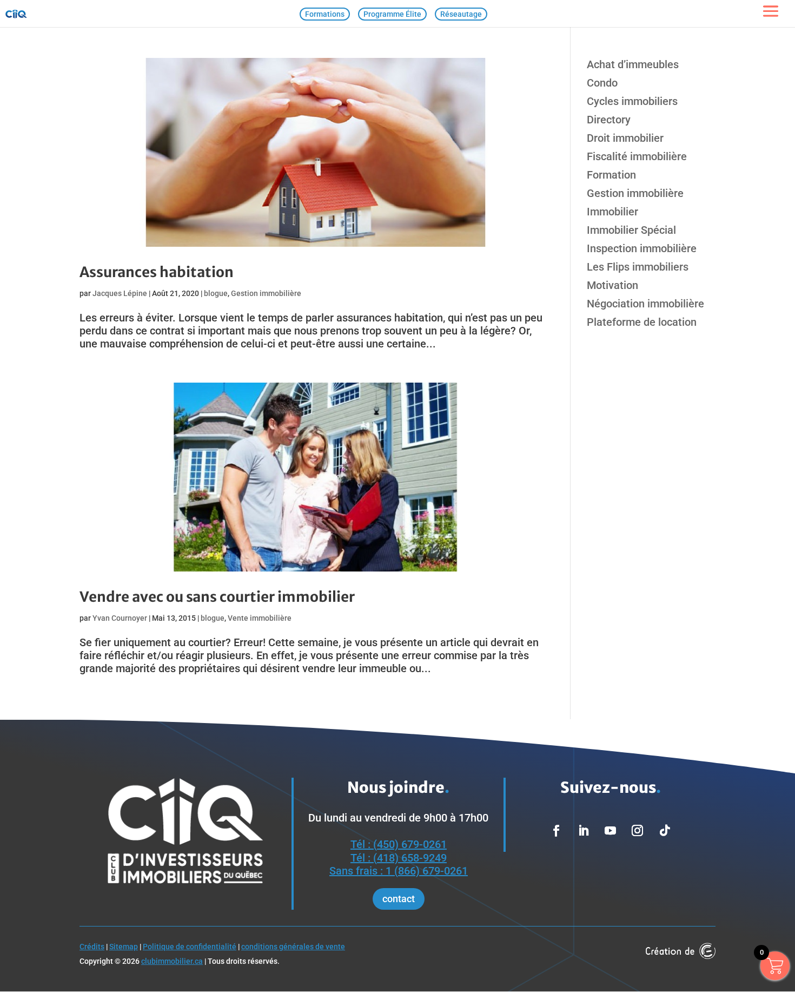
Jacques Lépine (119, 293)
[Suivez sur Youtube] (610, 830)
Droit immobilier (625, 138)
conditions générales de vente (293, 946)
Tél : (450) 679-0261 (398, 844)
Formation (611, 174)
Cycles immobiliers (632, 101)
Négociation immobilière (645, 303)
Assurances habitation (157, 272)
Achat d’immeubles (633, 64)
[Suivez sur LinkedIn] (583, 830)
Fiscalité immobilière (637, 156)
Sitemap (123, 946)
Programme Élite (392, 14)
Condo (602, 82)
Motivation (612, 285)
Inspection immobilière (642, 248)
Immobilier (612, 211)
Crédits (92, 946)
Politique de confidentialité (189, 946)
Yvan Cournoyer (119, 618)
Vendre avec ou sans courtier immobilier (217, 597)
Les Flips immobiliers (637, 266)
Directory (609, 119)
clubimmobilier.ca (172, 961)
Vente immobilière (260, 618)
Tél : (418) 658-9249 (398, 857)
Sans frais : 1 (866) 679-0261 (398, 870)
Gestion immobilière (266, 293)
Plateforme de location (642, 322)
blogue (216, 293)
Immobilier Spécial (631, 230)
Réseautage (461, 14)
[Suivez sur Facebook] (556, 830)
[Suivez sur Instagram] (637, 830)
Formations (325, 14)
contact (398, 898)
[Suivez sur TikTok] (664, 830)
